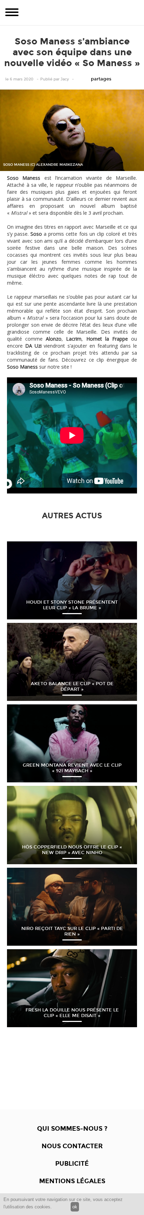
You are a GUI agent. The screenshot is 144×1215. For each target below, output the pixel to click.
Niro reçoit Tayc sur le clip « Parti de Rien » (72, 931)
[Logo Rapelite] (72, 12)
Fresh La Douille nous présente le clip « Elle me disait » (72, 1012)
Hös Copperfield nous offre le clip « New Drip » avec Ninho (72, 849)
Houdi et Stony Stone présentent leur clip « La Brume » (72, 605)
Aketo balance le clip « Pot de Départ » (72, 686)
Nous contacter (72, 1146)
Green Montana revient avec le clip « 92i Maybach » (72, 768)
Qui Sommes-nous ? (72, 1128)
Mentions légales (72, 1181)
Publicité (72, 1163)
